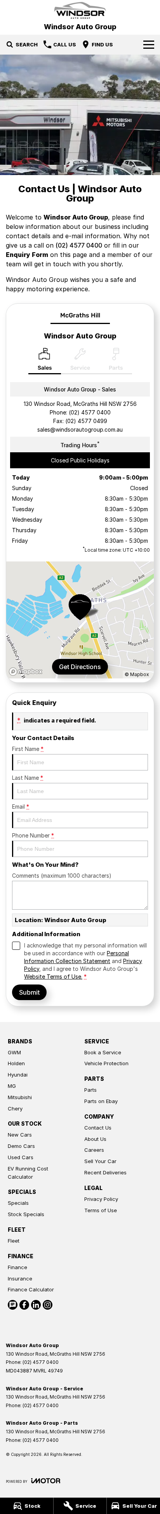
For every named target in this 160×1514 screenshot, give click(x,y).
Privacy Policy (101, 1199)
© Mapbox (137, 674)
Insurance (20, 1278)
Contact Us (97, 1127)
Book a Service (102, 1052)
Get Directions (80, 667)
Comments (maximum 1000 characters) (61, 875)
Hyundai (18, 1074)
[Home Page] (80, 10)
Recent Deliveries (105, 1172)
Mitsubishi (20, 1097)
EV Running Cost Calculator (28, 1172)
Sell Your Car (100, 1161)
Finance (17, 1267)
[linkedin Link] (36, 1305)
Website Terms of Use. (53, 976)
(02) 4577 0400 (79, 245)
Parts (90, 1090)
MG (12, 1086)
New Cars (20, 1135)
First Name (27, 748)
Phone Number (33, 835)
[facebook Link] (24, 1305)
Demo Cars (21, 1146)
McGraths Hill (80, 315)
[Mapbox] (27, 671)
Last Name (27, 777)
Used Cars (20, 1157)
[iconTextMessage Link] (12, 1305)
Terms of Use (100, 1210)
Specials (18, 1203)
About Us (95, 1139)
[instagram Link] (47, 1305)
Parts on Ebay (101, 1101)
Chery (15, 1108)
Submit (29, 992)
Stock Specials (26, 1214)
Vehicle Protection (106, 1063)
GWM (14, 1052)
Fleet (13, 1241)
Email (20, 806)
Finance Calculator (31, 1289)
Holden (16, 1063)
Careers (94, 1150)
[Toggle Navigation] (148, 44)
